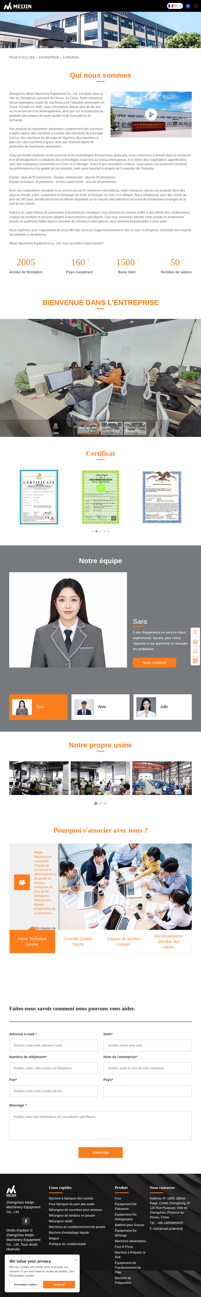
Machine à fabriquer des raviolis (71, 1198)
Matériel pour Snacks (129, 1225)
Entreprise (49, 57)
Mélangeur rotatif (60, 1221)
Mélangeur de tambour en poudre (72, 1215)
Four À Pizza (124, 1246)
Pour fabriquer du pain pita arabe (72, 1204)
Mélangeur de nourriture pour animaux (75, 1209)
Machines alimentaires (130, 1241)
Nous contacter (154, 663)
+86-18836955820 (170, 1223)
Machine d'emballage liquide (69, 1232)
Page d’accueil (22, 57)
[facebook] (188, 6)
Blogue (54, 1238)
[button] (92, 531)
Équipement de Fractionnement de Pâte (128, 1267)
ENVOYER (101, 1152)
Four (118, 1198)
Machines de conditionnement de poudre (77, 1227)
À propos (71, 57)
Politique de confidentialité (67, 1244)
